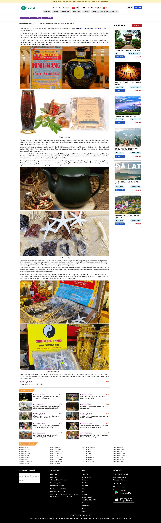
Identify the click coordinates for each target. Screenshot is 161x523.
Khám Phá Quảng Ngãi (56, 457)
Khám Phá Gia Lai (118, 457)
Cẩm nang (85, 480)
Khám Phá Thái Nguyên (119, 449)
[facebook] (114, 483)
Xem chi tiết (119, 56)
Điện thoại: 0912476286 (57, 491)
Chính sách (53, 474)
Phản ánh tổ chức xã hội (120, 474)
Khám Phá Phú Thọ (87, 451)
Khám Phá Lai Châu (55, 449)
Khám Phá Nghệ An (24, 455)
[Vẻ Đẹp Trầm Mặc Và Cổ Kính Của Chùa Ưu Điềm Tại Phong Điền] (72, 397)
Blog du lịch (85, 483)
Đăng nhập (138, 7)
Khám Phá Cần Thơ (24, 463)
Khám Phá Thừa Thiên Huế (120, 455)
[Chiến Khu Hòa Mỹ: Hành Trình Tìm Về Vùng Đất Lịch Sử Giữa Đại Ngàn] (72, 435)
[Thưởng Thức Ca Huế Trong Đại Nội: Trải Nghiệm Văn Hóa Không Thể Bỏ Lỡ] (25, 425)
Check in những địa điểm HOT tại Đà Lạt (127, 183)
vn (76, 8)
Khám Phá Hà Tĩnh (55, 455)
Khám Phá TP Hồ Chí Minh (26, 461)
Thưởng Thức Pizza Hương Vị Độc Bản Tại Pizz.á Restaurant (94, 416)
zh (107, 8)
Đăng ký (130, 7)
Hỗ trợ (55, 8)
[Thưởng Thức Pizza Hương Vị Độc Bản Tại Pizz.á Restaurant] (72, 416)
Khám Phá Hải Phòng (24, 453)
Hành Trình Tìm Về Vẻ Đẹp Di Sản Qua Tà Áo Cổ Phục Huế (94, 407)
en (84, 8)
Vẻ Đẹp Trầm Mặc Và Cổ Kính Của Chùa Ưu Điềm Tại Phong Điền (94, 397)
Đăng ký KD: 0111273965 (58, 488)
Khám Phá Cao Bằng (55, 447)
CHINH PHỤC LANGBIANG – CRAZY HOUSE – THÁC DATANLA (127, 149)
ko (99, 8)
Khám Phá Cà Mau (55, 463)
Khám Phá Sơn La (86, 449)
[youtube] (120, 483)
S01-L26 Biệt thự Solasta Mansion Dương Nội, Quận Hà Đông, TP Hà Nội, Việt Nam (64, 495)
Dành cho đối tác (64, 8)
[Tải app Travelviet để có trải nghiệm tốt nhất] (123, 493)
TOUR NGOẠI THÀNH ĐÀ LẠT (125, 116)
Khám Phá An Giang (118, 461)
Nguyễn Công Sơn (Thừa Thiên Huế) (89, 28)
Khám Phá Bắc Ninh (118, 451)
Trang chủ (85, 474)
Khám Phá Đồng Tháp (88, 461)
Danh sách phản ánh (119, 477)
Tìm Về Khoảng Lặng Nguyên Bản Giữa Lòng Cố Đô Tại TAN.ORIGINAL (45, 436)
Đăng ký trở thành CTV (89, 500)
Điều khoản (53, 477)
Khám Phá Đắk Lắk (24, 459)
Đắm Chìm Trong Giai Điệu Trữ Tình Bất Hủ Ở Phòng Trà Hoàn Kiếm (46, 397)
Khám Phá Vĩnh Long (56, 461)
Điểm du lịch (85, 511)
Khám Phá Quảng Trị (87, 455)
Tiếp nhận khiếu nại (119, 480)
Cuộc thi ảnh (85, 494)
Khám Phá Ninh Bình (87, 453)
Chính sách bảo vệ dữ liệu (58, 480)
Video (83, 488)
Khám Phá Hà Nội (23, 447)
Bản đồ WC (85, 485)
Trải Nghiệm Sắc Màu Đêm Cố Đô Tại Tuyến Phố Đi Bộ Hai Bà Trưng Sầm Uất (94, 426)
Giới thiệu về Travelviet (57, 485)
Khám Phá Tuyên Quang (88, 447)
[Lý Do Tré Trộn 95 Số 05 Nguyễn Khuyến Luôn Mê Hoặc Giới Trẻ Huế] (25, 416)
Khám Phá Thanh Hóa (119, 453)
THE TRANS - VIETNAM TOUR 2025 (127, 50)
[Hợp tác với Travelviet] (29, 478)
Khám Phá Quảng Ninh (56, 451)
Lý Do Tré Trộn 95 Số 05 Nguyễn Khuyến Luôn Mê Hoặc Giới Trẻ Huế (46, 416)
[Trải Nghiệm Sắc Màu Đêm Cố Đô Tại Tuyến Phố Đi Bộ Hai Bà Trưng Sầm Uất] (72, 425)
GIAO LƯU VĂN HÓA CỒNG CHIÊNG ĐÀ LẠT (128, 83)
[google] (123, 483)
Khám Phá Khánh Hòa (88, 457)
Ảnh (83, 491)
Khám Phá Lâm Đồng (56, 459)
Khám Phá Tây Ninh (87, 459)
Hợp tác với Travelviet (27, 470)
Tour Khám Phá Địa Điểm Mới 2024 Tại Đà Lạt (127, 216)
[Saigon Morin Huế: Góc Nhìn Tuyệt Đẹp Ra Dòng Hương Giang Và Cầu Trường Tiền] (25, 406)
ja (91, 8)
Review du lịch (27, 18)
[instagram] (117, 483)
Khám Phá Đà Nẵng (24, 457)
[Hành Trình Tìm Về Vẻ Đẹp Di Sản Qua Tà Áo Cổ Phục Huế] (72, 406)
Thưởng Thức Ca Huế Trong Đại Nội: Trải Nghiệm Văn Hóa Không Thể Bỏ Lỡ (46, 426)
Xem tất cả (137, 25)
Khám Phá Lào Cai (118, 447)
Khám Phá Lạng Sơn (24, 451)
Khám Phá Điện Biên (24, 449)
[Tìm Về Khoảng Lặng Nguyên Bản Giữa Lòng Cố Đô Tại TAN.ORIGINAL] (25, 435)
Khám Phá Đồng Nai (118, 459)
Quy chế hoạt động (56, 483)
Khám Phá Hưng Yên (56, 453)
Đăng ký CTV (44, 18)
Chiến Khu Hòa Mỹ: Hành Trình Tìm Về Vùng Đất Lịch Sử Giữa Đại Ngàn (94, 436)
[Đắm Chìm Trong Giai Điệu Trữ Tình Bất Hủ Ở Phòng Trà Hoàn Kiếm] (25, 397)
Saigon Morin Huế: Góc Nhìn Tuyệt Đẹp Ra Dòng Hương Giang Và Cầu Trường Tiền (46, 407)
